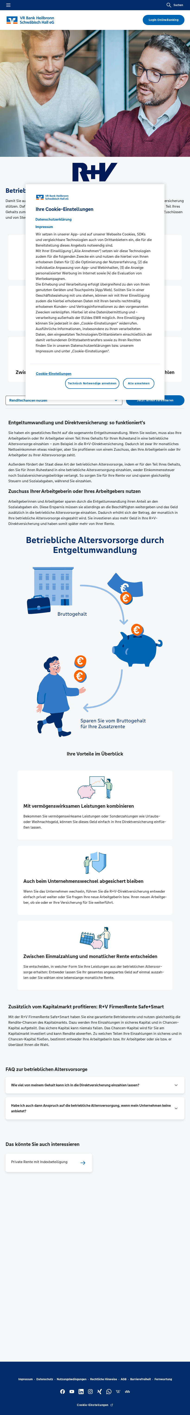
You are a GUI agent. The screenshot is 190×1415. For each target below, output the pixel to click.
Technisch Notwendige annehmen (92, 383)
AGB (124, 1379)
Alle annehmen (138, 383)
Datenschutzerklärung (53, 219)
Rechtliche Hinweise (103, 1379)
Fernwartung (163, 1379)
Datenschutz (44, 1379)
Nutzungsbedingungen (71, 1379)
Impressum (25, 1379)
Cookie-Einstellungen (53, 374)
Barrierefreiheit (140, 1379)
